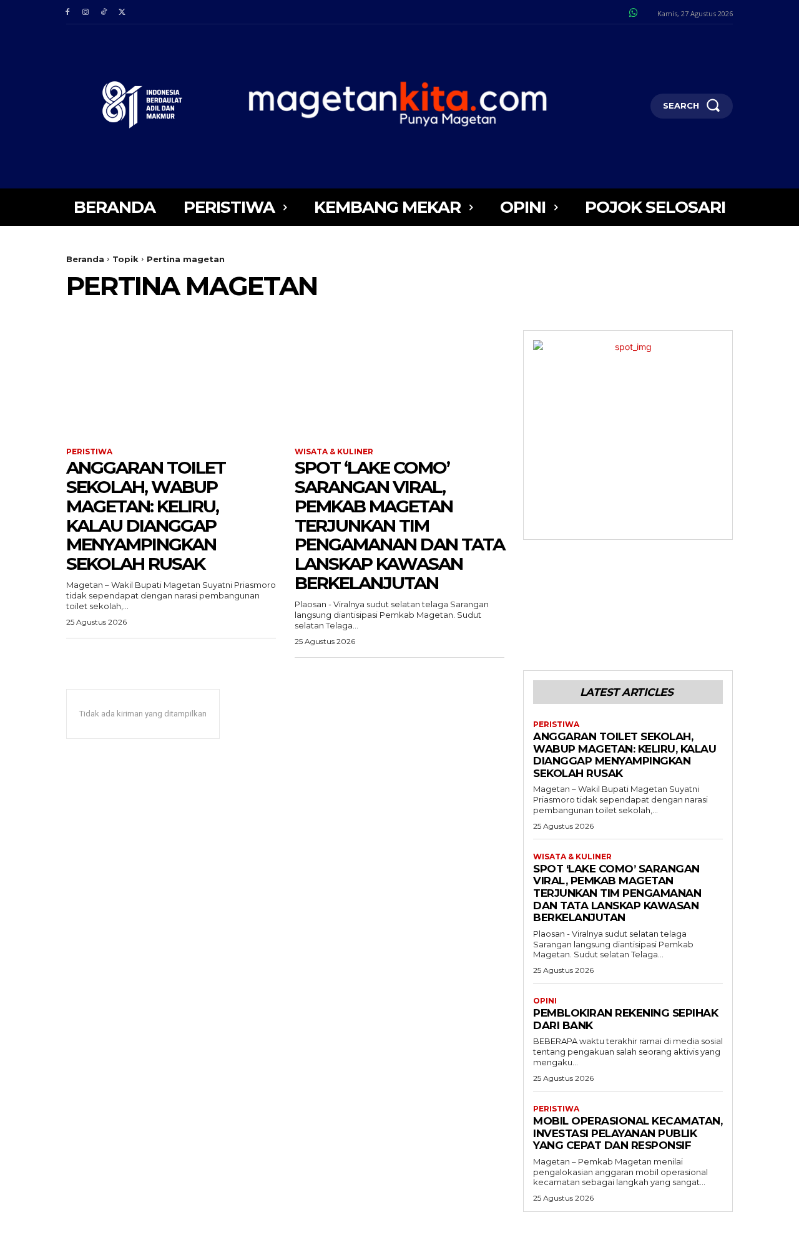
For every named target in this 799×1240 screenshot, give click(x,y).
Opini (545, 1001)
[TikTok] (103, 12)
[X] (122, 12)
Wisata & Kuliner (334, 451)
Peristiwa (89, 451)
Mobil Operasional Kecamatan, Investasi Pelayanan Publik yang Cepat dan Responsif (627, 1133)
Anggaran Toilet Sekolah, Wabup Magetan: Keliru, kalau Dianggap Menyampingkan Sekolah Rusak (145, 515)
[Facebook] (67, 12)
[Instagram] (85, 12)
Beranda (85, 259)
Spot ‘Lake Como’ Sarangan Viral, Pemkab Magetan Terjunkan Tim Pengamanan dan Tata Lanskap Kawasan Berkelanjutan (399, 525)
